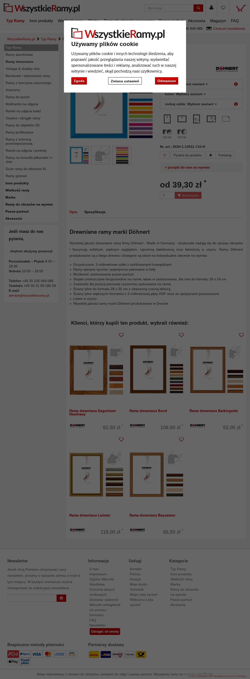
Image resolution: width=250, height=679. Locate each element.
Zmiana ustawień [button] (125, 81)
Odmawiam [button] (166, 81)
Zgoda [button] (79, 81)
